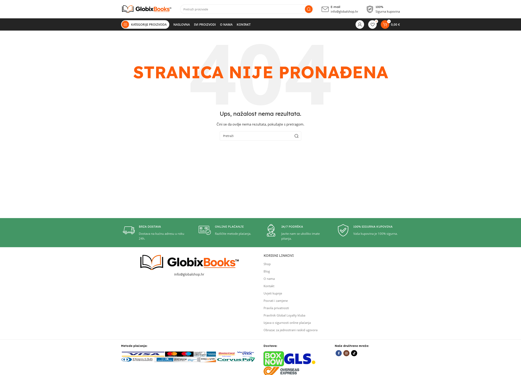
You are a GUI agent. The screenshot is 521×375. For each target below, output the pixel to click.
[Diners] (137, 359)
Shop (267, 264)
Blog (267, 271)
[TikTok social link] (354, 353)
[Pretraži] (309, 9)
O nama (269, 279)
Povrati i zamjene (276, 301)
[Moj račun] (360, 24)
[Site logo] (146, 9)
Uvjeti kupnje (273, 293)
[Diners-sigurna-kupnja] (177, 359)
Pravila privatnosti (276, 308)
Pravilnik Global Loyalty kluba (284, 315)
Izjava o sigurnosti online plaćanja (287, 323)
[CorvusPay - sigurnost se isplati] (236, 359)
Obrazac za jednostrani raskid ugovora (290, 330)
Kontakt (269, 286)
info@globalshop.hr (189, 274)
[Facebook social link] (339, 353)
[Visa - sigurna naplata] (143, 354)
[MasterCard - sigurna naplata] (172, 354)
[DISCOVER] (208, 359)
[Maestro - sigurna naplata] (186, 354)
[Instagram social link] (346, 353)
